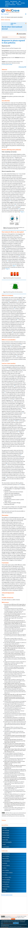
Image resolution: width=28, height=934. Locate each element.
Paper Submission (13, 1)
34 (7, 368)
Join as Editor (4, 875)
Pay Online (23, 3)
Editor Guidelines (5, 870)
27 (17, 319)
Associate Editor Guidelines (7, 872)
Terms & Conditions (6, 865)
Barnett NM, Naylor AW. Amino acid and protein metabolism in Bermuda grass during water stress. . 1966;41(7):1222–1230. (14, 741)
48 (19, 484)
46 (18, 431)
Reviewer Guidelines (6, 879)
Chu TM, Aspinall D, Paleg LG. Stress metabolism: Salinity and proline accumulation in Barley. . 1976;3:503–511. (15, 737)
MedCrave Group (13, 916)
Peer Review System (6, 861)
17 (5, 247)
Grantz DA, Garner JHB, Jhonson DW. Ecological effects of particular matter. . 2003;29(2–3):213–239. (15, 606)
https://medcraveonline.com (6, 919)
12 (20, 206)
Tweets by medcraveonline (6, 895)
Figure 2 (14, 265)
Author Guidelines (5, 856)
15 (19, 208)
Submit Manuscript (6, 853)
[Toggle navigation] (26, 14)
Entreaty (4, 891)
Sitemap (6, 5)
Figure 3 (8, 268)
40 (14, 385)
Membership (4, 863)
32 (16, 355)
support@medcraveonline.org (8, 923)
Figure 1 (22, 211)
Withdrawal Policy (5, 886)
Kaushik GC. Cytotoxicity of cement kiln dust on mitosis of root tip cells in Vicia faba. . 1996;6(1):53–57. (15, 800)
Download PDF (23, 67)
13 (7, 208)
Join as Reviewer (5, 884)
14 (18, 208)
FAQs (20, 1)
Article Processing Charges (10, 4)
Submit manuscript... (5, 19)
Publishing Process (5, 882)
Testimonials (7, 3)
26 (14, 308)
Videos (13, 3)
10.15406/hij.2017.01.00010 (7, 64)
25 (22, 297)
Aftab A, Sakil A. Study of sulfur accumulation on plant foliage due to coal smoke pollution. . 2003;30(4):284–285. (14, 763)
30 (12, 332)
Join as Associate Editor (6, 877)
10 (15, 205)
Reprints (17, 3)
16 (20, 211)
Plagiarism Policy (5, 858)
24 (19, 255)
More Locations (16, 923)
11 (24, 298)
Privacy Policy (6, 927)
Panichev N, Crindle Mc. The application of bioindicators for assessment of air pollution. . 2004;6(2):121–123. (15, 767)
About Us (7, 1)
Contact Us (19, 4)
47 (6, 476)
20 (5, 268)
